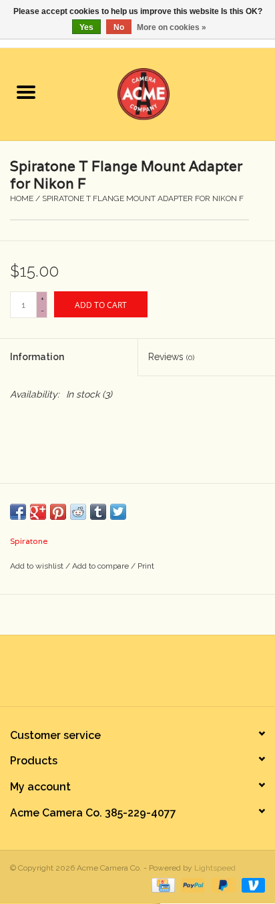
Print (146, 566)
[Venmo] (251, 884)
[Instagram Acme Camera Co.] (173, 675)
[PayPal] (192, 884)
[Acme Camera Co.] (164, 93)
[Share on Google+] (38, 512)
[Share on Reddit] (78, 512)
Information (37, 356)
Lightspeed (215, 868)
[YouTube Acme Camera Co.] (149, 675)
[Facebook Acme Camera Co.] (101, 675)
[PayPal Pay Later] (222, 884)
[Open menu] (26, 91)
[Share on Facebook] (18, 512)
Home (21, 198)
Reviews (171, 356)
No (118, 27)
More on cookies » (171, 27)
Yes (86, 27)
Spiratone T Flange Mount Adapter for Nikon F (143, 198)
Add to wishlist (37, 566)
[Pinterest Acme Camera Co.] (125, 675)
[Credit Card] (161, 884)
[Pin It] (58, 512)
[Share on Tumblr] (98, 512)
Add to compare (101, 566)
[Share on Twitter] (118, 512)
